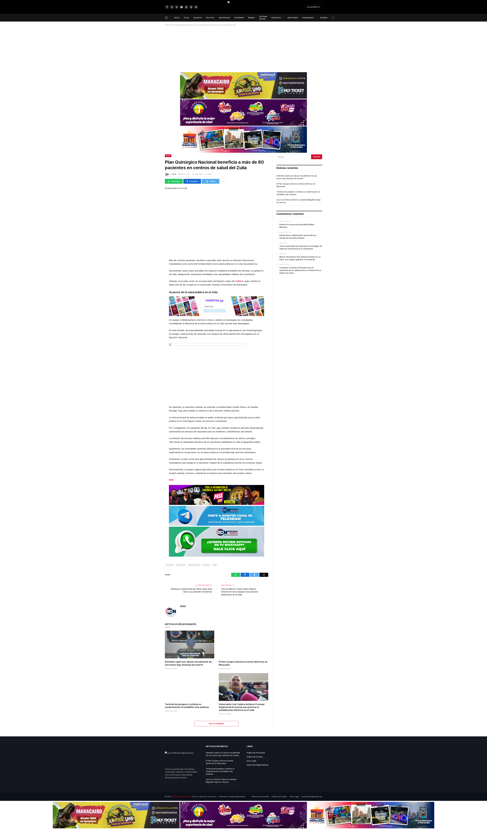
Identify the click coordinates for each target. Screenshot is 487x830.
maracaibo (180, 565)
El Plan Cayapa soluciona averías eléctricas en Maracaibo (243, 663)
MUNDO (251, 18)
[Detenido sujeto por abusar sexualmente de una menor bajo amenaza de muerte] (189, 644)
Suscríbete (313, 7)
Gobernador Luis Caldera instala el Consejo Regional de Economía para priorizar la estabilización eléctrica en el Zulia (242, 707)
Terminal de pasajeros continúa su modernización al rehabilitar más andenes (187, 705)
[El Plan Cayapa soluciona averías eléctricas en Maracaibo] (243, 644)
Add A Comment (216, 724)
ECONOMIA (239, 18)
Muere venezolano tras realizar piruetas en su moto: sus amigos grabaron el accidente (300, 258)
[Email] (156, 285)
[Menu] (166, 18)
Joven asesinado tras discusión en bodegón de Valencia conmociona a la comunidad (300, 247)
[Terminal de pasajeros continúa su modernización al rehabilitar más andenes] (189, 687)
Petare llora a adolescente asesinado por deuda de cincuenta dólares (297, 236)
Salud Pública (194, 565)
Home (167, 25)
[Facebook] (156, 273)
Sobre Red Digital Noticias (257, 765)
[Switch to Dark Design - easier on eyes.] (332, 18)
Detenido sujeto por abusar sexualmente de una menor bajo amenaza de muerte (188, 663)
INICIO (177, 18)
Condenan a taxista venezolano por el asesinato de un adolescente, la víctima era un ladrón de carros (300, 270)
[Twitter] (156, 279)
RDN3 (174, 174)
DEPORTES (276, 18)
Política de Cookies (255, 757)
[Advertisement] (243, 48)
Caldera (239, 281)
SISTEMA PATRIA (263, 18)
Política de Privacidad (256, 753)
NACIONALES (224, 18)
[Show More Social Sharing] (222, 181)
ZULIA (186, 18)
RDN (171, 480)
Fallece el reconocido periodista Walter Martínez (296, 225)
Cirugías (169, 565)
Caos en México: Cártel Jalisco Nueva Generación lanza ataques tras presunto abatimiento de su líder (239, 592)
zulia (214, 565)
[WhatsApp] (156, 266)
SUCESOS (197, 18)
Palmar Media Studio (237, 796)
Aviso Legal (251, 761)
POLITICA (210, 18)
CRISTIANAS (292, 18)
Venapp (206, 565)
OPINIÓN (323, 18)
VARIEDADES (307, 18)
